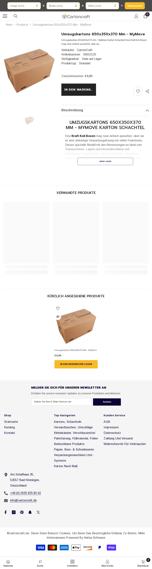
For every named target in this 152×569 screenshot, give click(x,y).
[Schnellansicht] (57, 316)
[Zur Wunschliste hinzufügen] (57, 308)
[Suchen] (15, 16)
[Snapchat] (30, 512)
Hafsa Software (94, 537)
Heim (9, 24)
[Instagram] (14, 512)
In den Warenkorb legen (80, 89)
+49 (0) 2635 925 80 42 (25, 493)
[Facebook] (5, 512)
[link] (138, 91)
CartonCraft (84, 50)
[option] (29, 70)
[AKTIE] (146, 91)
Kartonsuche (135, 5)
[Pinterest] (22, 512)
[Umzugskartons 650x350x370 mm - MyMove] (76, 326)
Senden (107, 402)
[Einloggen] (136, 16)
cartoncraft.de (19, 533)
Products (22, 24)
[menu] (5, 16)
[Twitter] (38, 512)
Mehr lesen (105, 161)
